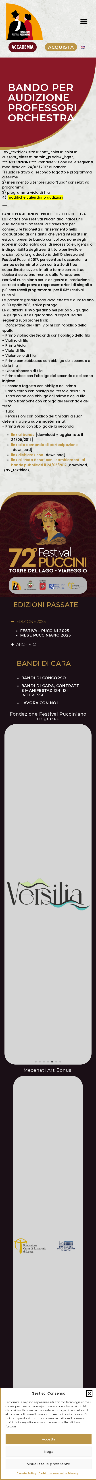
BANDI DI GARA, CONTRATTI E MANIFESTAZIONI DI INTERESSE (51, 690)
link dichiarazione (27, 455)
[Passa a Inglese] (83, 47)
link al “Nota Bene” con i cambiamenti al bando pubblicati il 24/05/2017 (48, 462)
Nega (49, 1451)
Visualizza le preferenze (48, 1464)
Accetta (48, 1439)
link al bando (23, 434)
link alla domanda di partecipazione (44, 444)
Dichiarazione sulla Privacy (58, 1473)
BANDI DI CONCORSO (43, 678)
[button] (89, 1393)
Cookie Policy (26, 1473)
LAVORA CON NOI (39, 703)
